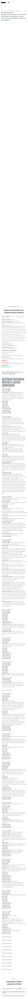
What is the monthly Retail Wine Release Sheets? (13, 992)
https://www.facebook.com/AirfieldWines (12, 355)
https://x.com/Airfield (7, 352)
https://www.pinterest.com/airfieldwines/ (12, 363)
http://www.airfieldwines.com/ (9, 349)
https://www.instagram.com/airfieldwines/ (12, 359)
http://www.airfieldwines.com (9, 345)
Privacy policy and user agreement (12, 988)
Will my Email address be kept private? (13, 996)
